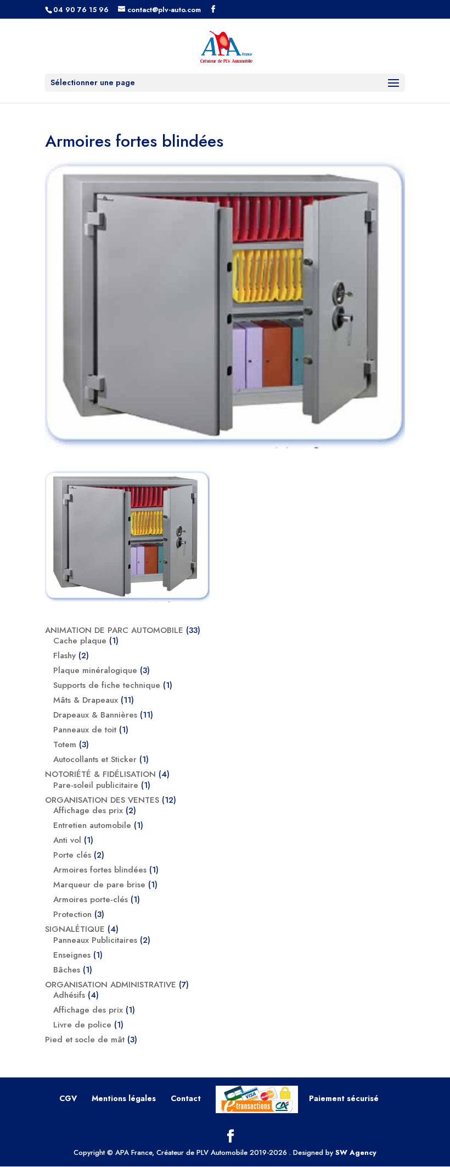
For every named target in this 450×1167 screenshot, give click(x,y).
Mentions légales (124, 1098)
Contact (186, 1098)
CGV (68, 1098)
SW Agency (355, 1152)
